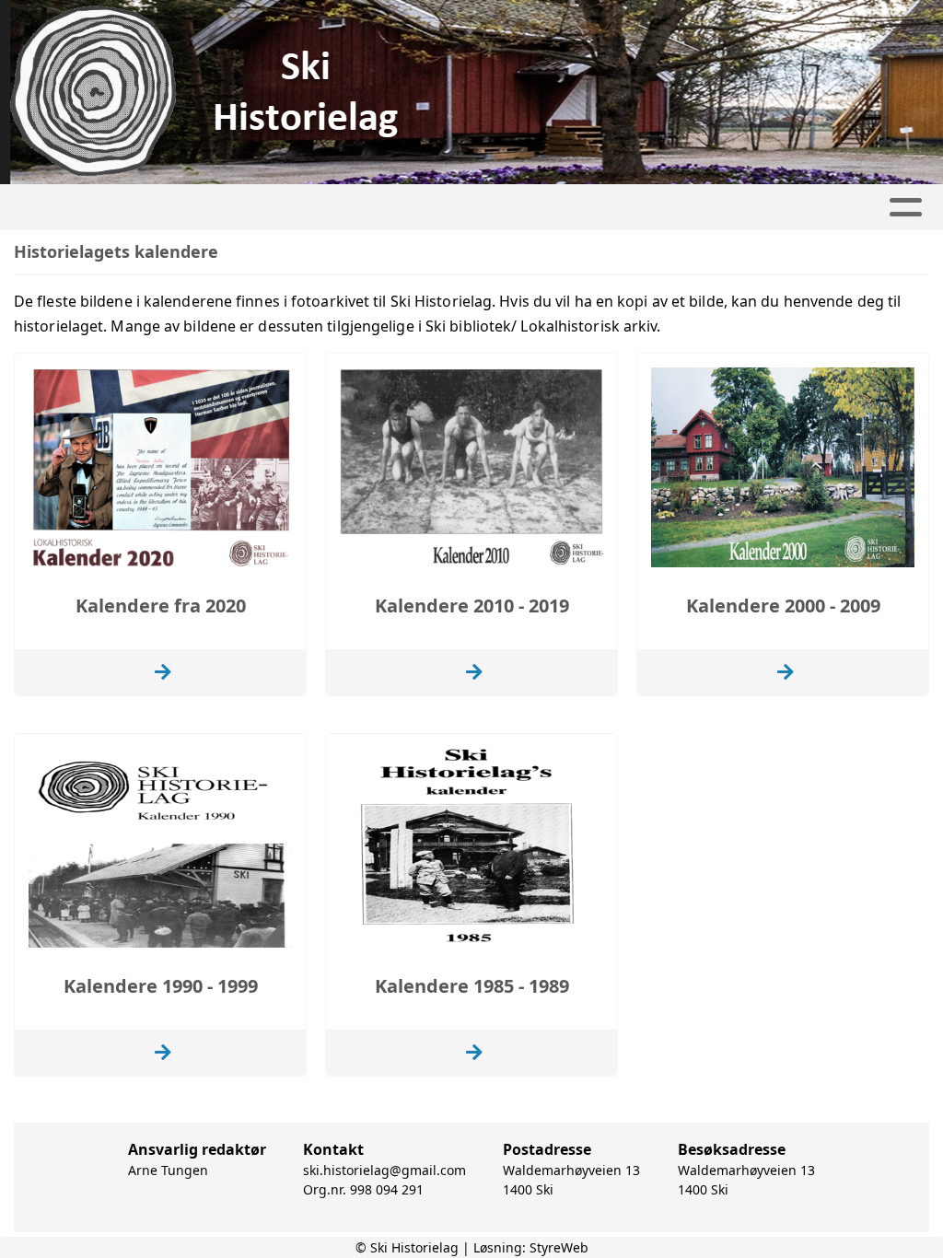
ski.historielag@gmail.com (384, 1170)
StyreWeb (559, 1247)
